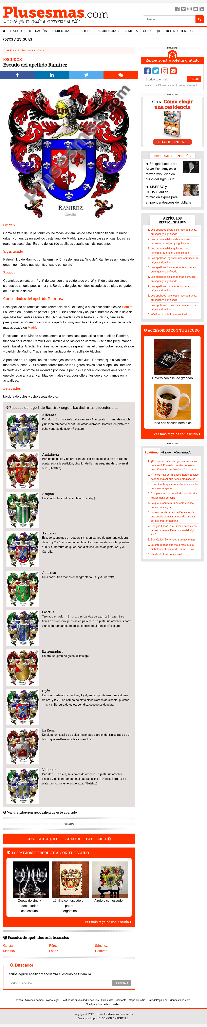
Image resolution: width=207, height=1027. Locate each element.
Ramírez (101, 950)
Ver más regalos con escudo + (108, 922)
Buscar (122, 983)
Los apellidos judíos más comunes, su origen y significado (173, 307)
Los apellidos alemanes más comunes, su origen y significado (173, 279)
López (53, 950)
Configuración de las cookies (103, 1004)
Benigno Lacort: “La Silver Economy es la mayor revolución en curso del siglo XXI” (174, 530)
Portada (14, 50)
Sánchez (101, 945)
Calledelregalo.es (158, 1000)
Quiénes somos (34, 1000)
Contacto (121, 1000)
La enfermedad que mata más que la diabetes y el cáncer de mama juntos (172, 547)
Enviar (194, 79)
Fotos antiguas (17, 39)
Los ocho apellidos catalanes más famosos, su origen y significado (171, 241)
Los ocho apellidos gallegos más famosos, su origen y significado (170, 250)
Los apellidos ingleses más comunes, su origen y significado (175, 260)
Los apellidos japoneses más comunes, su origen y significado (174, 297)
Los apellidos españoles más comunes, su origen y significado (174, 232)
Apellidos (39, 50)
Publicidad (107, 1000)
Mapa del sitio (137, 1000)
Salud (16, 31)
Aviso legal (52, 1000)
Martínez (9, 950)
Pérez (53, 945)
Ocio (147, 31)
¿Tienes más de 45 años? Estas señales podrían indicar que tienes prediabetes (175, 477)
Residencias (107, 31)
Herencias (62, 31)
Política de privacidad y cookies (80, 1000)
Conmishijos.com (180, 1000)
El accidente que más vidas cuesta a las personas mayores (175, 486)
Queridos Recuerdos (174, 31)
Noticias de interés (172, 156)
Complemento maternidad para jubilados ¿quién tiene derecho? (174, 495)
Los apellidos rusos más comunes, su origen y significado (173, 288)
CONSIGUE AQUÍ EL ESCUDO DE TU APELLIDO (67, 839)
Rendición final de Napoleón (167, 554)
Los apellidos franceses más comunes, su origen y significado (174, 269)
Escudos (84, 31)
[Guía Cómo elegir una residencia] (172, 121)
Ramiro (127, 306)
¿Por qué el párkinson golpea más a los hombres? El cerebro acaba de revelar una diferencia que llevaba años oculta (174, 465)
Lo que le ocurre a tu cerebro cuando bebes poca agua (172, 505)
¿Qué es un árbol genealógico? (169, 314)
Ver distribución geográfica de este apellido (41, 812)
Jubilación (37, 31)
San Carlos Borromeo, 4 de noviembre (173, 539)
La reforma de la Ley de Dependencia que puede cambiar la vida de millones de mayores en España (173, 516)
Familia (131, 31)
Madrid (33, 327)
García (8, 945)
